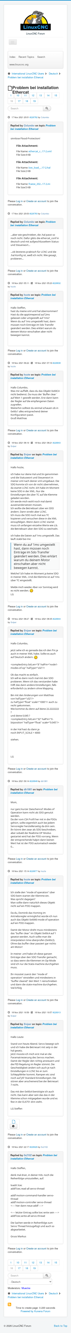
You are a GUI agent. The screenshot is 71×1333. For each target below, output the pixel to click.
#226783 (33, 213)
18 (26, 101)
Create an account (36, 201)
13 (40, 95)
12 (33, 95)
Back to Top (60, 1326)
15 (55, 95)
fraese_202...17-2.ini (39, 184)
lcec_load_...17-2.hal (39, 167)
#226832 (57, 283)
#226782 (33, 117)
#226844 (57, 618)
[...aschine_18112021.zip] (13, 1122)
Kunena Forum (42, 1311)
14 (48, 95)
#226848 (33, 781)
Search (41, 57)
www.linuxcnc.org (18, 64)
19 (34, 101)
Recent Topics (26, 57)
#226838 (57, 362)
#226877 (33, 871)
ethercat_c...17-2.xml (40, 151)
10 (17, 95)
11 (25, 95)
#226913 (57, 1012)
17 (19, 101)
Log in (19, 201)
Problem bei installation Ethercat (33, 127)
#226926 (33, 1146)
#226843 (57, 442)
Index (12, 57)
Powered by (27, 1311)
